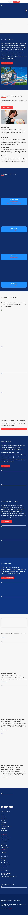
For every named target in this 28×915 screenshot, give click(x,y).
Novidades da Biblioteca (8, 673)
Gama (10, 908)
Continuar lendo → (5, 682)
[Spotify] (12, 807)
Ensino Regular (14, 201)
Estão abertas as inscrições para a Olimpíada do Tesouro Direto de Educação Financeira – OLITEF (12, 767)
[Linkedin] (10, 807)
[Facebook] (2, 807)
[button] (26, 10)
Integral (4, 849)
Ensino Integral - (14, 203)
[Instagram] (5, 807)
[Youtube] (7, 807)
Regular (4, 834)
